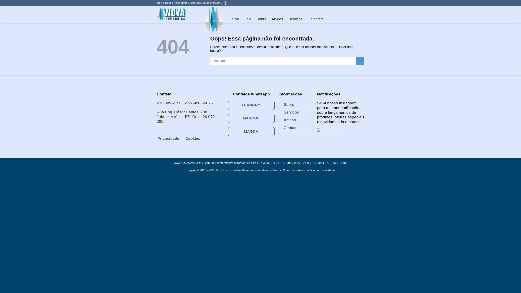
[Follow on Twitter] (175, 131)
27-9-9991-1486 (336, 162)
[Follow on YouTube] (362, 3)
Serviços (295, 19)
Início (234, 19)
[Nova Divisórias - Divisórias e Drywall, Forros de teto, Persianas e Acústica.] (175, 14)
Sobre (261, 19)
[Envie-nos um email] (350, 3)
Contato (317, 19)
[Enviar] (360, 61)
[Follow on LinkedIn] (358, 3)
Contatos (292, 128)
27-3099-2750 (169, 103)
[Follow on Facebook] (342, 3)
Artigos (277, 19)
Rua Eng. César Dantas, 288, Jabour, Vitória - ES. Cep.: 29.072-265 (186, 117)
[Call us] (354, 3)
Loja (247, 19)
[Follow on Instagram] (347, 3)
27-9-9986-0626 (199, 103)
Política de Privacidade (320, 170)
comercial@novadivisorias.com (236, 162)
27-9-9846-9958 (313, 162)
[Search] (330, 19)
